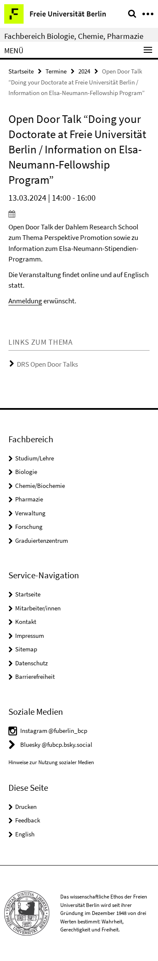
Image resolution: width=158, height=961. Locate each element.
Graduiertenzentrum (41, 540)
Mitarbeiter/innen (38, 608)
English (25, 834)
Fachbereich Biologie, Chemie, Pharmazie (73, 36)
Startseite (21, 71)
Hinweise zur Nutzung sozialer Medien (51, 762)
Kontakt (25, 622)
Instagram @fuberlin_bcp (53, 731)
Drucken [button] (26, 807)
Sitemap (26, 649)
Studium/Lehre (34, 458)
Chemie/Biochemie (40, 486)
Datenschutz (31, 663)
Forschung (29, 527)
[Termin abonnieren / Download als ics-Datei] (79, 214)
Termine (56, 71)
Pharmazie (29, 499)
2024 (84, 71)
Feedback (27, 820)
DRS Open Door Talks (47, 364)
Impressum (29, 636)
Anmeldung (25, 300)
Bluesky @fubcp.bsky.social (56, 744)
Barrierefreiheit (35, 676)
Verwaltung (30, 513)
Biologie (26, 472)
